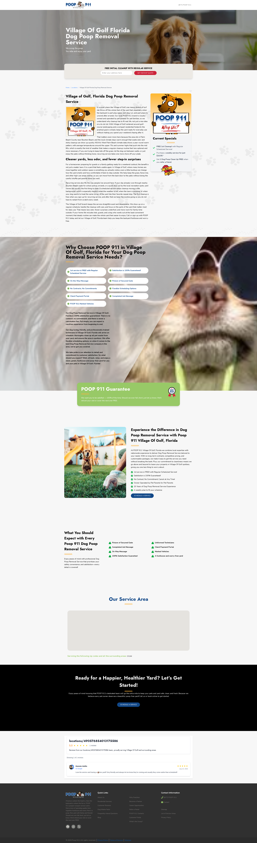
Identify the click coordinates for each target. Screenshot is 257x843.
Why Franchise (134, 797)
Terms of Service (116, 840)
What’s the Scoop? (136, 821)
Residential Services (105, 801)
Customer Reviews (104, 805)
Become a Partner (135, 801)
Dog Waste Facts (104, 809)
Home (67, 88)
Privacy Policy (166, 817)
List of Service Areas (168, 813)
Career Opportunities (136, 805)
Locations (74, 88)
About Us (101, 797)
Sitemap (164, 809)
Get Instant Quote (145, 73)
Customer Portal (135, 817)
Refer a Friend (134, 809)
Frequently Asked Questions (108, 813)
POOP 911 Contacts (136, 813)
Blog (99, 817)
